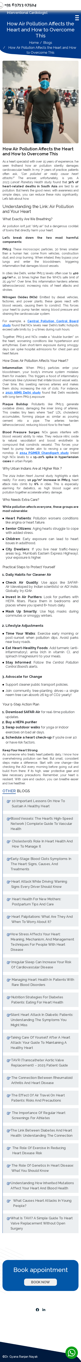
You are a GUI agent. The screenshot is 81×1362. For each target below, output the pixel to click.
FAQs (6, 1340)
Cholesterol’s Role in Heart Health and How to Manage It (42, 843)
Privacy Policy (13, 1325)
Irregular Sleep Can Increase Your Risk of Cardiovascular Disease (41, 964)
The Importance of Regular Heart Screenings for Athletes (38, 1115)
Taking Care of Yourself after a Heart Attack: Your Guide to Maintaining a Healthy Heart (40, 1042)
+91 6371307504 (44, 1298)
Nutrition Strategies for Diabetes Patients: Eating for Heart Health (37, 999)
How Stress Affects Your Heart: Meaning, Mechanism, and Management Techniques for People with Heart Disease (42, 942)
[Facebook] (37, 1309)
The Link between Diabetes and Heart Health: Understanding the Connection (41, 1133)
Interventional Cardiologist (27, 13)
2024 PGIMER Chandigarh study (44, 453)
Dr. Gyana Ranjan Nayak (26, 7)
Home (34, 43)
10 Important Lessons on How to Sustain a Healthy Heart (38, 803)
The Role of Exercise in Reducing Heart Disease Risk (39, 1150)
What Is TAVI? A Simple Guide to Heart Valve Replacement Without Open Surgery (42, 1223)
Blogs (47, 43)
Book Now (40, 1282)
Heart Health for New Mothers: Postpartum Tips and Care (36, 901)
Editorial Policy (13, 1330)
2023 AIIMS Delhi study (22, 392)
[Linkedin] (44, 1309)
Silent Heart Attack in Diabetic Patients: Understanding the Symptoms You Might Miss (42, 1020)
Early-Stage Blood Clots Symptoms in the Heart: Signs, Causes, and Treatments (41, 864)
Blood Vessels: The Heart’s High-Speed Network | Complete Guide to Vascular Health (42, 824)
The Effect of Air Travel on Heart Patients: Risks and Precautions (38, 1097)
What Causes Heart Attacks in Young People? (42, 1203)
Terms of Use (12, 1320)
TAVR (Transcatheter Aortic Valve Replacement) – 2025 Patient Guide (39, 1062)
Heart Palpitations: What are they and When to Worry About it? (42, 919)
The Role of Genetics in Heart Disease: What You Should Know (42, 1168)
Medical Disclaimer (16, 1315)
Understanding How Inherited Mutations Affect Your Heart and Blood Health (42, 1185)
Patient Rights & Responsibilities (27, 1335)
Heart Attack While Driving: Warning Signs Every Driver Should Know (39, 884)
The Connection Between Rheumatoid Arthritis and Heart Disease (42, 1080)
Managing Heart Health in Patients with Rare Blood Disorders (43, 982)
